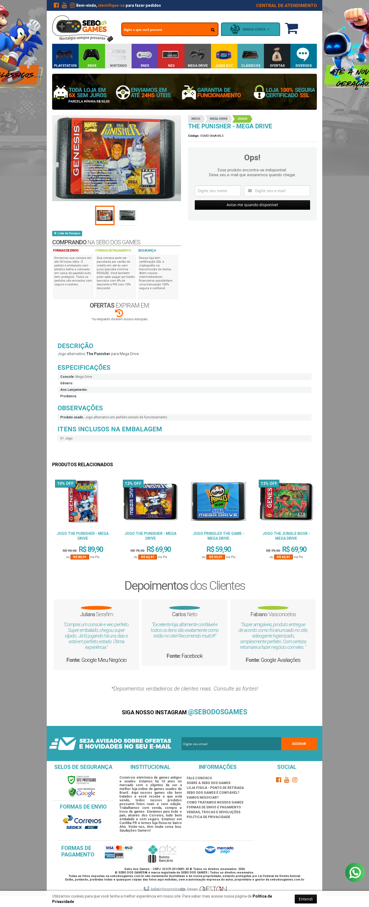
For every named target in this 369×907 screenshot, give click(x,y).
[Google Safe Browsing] (81, 792)
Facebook (192, 656)
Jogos (242, 119)
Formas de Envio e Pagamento (214, 807)
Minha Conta (254, 29)
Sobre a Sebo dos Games (208, 783)
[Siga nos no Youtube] (64, 6)
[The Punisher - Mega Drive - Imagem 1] (105, 215)
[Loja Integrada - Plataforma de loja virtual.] (164, 889)
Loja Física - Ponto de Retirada (215, 788)
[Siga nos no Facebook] (56, 6)
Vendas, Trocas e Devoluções (213, 812)
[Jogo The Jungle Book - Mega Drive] (286, 503)
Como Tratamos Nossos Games (215, 802)
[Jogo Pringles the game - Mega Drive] (218, 503)
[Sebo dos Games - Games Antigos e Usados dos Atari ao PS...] (82, 29)
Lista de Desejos (68, 233)
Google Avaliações (280, 660)
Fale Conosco (199, 778)
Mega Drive (218, 119)
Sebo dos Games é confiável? (213, 793)
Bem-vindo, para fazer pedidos (118, 5)
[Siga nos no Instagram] (72, 6)
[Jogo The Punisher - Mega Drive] (82, 503)
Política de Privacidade (208, 817)
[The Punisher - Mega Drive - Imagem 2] (127, 215)
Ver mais (82, 540)
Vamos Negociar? (203, 797)
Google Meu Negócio (103, 660)
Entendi (306, 899)
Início (195, 119)
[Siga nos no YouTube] (287, 781)
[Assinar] (299, 743)
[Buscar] (212, 30)
